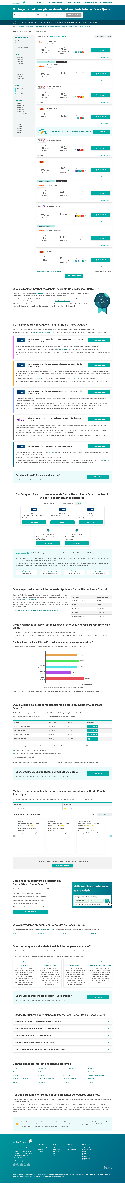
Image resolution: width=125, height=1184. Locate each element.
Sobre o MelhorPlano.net (44, 1148)
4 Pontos (19, 130)
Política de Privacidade (58, 1148)
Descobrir (98, 997)
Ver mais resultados (74, 275)
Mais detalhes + (105, 57)
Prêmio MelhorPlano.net (26, 27)
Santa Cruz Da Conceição (96, 1075)
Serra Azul (91, 1079)
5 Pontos (19, 132)
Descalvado (16, 1072)
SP (30, 31)
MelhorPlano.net (86, 1149)
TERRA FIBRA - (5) (22, 78)
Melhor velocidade (40, 27)
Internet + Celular (21, 109)
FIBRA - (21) (20, 89)
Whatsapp (102, 50)
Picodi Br (84, 1153)
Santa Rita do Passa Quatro (39, 31)
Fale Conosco (56, 1151)
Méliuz (84, 1151)
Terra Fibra (43, 929)
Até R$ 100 (20, 57)
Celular (47, 2)
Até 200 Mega (20, 41)
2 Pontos (19, 126)
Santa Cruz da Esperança (20, 1079)
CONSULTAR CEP (30, 912)
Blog (54, 1153)
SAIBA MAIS (98, 477)
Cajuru (15, 1068)
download (72, 378)
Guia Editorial (41, 1151)
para (56, 36)
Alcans (65, 934)
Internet (40, 2)
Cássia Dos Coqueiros (69, 1068)
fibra (41, 378)
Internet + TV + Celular (23, 113)
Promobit (84, 1155)
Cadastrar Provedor (105, 2)
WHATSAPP (94, 726)
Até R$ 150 (20, 59)
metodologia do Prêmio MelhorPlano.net (44, 332)
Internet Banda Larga (23, 31)
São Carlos (41, 1082)
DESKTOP (51, 929)
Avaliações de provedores (69, 27)
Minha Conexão (63, 349)
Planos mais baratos (54, 27)
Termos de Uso (56, 1149)
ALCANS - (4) (20, 74)
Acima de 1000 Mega (22, 47)
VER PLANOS (34, 522)
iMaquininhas (86, 1158)
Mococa (15, 1075)
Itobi (39, 1072)
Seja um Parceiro (71, 1149)
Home (14, 31)
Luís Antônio (92, 1072)
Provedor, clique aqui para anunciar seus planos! (48, 271)
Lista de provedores (84, 27)
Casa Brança (42, 1068)
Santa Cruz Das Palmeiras (46, 1079)
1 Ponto (19, 124)
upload (79, 378)
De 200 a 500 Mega (22, 43)
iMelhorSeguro (86, 1160)
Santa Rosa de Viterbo (70, 1079)
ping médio (52, 452)
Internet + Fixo (20, 107)
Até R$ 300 (20, 63)
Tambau (90, 1082)
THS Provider (92, 934)
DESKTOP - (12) (21, 76)
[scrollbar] (62, 836)
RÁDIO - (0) (20, 93)
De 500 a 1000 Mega (22, 45)
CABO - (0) (19, 91)
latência (106, 460)
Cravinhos (91, 1068)
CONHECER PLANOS (99, 340)
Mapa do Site (56, 1155)
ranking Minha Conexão (29, 599)
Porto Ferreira (67, 1075)
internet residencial (40, 294)
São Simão (66, 1082)
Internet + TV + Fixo (22, 111)
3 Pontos (19, 128)
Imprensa (40, 1149)
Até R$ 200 (20, 61)
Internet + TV (20, 105)
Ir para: (15, 27)
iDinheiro (84, 1156)
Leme (64, 1072)
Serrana (15, 1082)
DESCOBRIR (101, 131)
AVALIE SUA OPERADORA (62, 865)
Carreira (69, 1148)
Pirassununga (42, 1075)
